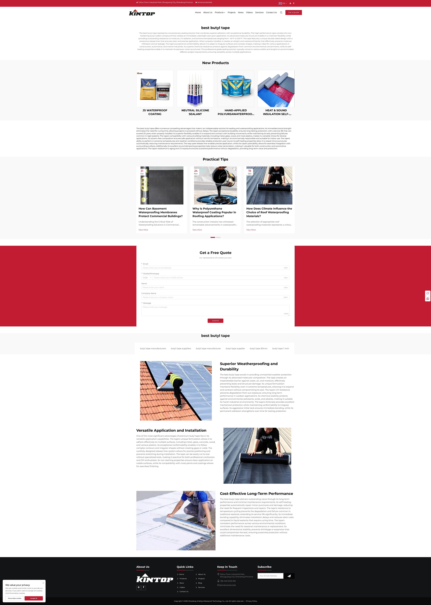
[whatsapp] (427, 298)
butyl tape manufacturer (208, 348)
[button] (213, 237)
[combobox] (147, 278)
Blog (200, 583)
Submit (215, 321)
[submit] (289, 576)
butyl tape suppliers (181, 348)
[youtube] (290, 3)
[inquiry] (427, 293)
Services (259, 12)
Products (219, 12)
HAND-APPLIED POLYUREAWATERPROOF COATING (236, 112)
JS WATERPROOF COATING (155, 112)
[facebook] (294, 3)
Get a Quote (293, 12)
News (241, 12)
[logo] (142, 12)
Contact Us (271, 12)
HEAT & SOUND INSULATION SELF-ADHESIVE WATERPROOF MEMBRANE (276, 112)
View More (143, 230)
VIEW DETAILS (154, 88)
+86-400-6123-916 (228, 581)
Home (198, 12)
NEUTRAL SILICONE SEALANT (195, 112)
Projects (232, 12)
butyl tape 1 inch (280, 348)
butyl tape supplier (235, 348)
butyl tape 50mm (258, 348)
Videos (249, 12)
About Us (207, 12)
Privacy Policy (251, 601)
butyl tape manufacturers (153, 348)
